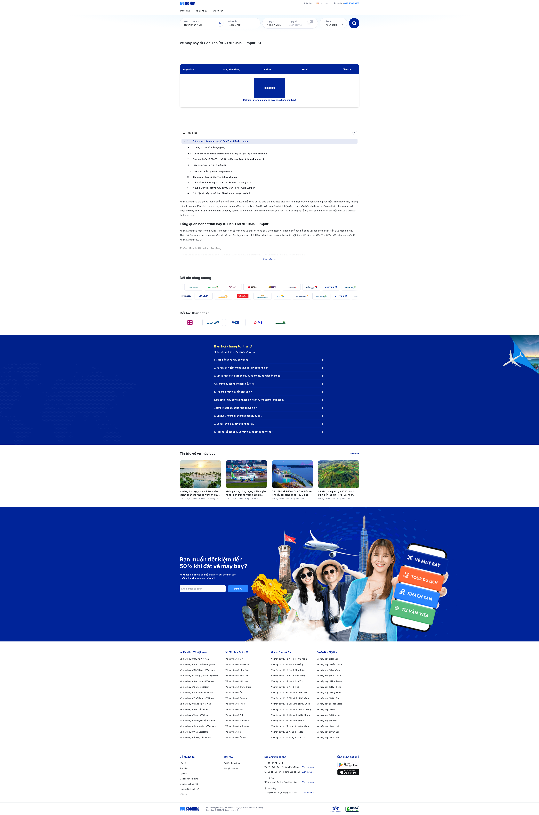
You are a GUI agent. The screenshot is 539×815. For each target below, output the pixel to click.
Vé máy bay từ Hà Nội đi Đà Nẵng (287, 664)
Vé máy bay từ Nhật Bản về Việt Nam (197, 670)
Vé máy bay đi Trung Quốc (238, 687)
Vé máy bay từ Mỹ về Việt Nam (194, 659)
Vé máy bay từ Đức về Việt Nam (195, 709)
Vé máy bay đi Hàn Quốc (237, 664)
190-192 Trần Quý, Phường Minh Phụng (289, 767)
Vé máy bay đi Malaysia (237, 720)
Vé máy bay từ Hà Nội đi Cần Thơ (287, 681)
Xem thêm (354, 453)
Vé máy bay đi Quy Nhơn (329, 692)
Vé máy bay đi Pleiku (327, 720)
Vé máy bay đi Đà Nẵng (328, 670)
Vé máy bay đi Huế (326, 709)
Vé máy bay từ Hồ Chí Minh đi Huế (287, 720)
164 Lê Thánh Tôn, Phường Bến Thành (289, 772)
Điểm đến (232, 21)
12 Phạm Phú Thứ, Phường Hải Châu (289, 792)
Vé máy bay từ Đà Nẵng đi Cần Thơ (288, 737)
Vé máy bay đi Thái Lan (236, 675)
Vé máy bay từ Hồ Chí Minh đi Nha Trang (291, 709)
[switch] (310, 21)
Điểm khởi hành (191, 21)
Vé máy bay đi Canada (236, 698)
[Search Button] (354, 23)
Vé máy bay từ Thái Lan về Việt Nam (197, 698)
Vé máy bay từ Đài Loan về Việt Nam (197, 681)
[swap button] (220, 23)
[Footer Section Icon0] (348, 765)
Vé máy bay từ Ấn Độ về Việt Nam (196, 737)
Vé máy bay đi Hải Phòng (329, 687)
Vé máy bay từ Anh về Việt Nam (195, 715)
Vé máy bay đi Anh (234, 715)
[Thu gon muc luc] (354, 133)
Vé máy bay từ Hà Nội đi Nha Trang (288, 675)
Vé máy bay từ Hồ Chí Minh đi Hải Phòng (290, 715)
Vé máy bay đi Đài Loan (236, 681)
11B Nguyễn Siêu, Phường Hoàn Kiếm (289, 782)
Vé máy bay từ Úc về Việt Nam (194, 687)
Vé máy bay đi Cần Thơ (328, 698)
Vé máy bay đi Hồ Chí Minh (330, 664)
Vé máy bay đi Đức (234, 709)
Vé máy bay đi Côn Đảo (328, 737)
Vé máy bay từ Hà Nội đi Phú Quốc (287, 670)
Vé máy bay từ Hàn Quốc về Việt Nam (198, 664)
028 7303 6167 (351, 3)
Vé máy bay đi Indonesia (237, 726)
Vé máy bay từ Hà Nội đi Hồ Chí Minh (289, 659)
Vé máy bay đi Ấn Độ (235, 737)
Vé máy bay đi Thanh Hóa (329, 704)
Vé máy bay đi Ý (233, 732)
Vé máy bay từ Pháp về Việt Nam (195, 704)
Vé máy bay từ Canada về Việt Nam (197, 692)
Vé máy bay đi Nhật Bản (237, 670)
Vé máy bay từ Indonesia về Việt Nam (198, 726)
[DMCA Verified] (352, 809)
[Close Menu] (184, 141)
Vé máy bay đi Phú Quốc (329, 675)
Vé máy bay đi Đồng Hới (328, 715)
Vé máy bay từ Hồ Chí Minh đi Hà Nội (289, 692)
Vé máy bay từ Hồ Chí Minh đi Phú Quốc (290, 704)
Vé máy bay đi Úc (233, 692)
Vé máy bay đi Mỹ (234, 659)
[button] (198, 23)
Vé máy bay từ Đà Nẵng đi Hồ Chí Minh (290, 726)
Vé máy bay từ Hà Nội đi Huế (285, 687)
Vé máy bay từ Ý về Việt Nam (194, 732)
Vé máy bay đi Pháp (235, 704)
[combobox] (323, 3)
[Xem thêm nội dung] (269, 248)
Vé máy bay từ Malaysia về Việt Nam (197, 720)
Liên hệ (307, 3)
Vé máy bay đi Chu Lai (328, 726)
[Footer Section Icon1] (348, 772)
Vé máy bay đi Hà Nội (327, 659)
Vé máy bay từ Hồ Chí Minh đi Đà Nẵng (290, 698)
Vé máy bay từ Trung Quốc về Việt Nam (199, 675)
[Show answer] (322, 359)
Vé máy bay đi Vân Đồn (328, 732)
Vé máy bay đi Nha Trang (329, 681)
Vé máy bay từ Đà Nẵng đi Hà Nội (287, 732)
